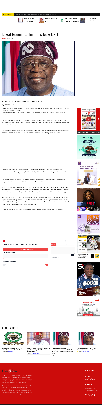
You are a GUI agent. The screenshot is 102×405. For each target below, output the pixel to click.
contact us (91, 392)
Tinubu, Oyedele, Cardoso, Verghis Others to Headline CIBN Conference (13, 349)
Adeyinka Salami (11, 351)
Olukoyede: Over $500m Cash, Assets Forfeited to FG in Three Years (33, 14)
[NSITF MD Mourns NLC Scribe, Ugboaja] (82, 20)
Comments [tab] (53, 244)
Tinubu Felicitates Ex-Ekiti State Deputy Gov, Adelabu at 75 (86, 349)
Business (4, 346)
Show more (5, 258)
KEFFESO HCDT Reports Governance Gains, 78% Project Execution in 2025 (71, 20)
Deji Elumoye (60, 355)
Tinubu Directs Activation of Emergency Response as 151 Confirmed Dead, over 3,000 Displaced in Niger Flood (63, 350)
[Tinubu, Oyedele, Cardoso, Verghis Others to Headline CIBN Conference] (13, 339)
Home (86, 374)
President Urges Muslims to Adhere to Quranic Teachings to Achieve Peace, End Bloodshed (38, 349)
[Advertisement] (38, 226)
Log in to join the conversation (25, 249)
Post (72, 254)
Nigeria (4, 38)
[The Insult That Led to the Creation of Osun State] (41, 20)
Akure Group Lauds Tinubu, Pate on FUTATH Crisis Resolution (30, 20)
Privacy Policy (88, 378)
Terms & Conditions (90, 379)
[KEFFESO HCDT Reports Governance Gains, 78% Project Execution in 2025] (61, 20)
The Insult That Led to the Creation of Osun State (51, 20)
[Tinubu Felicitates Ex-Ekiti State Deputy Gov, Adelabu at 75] (88, 339)
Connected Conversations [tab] (68, 244)
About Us (87, 376)
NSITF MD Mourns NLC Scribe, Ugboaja (91, 19)
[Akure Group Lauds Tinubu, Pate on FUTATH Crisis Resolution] (20, 20)
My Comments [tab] (60, 244)
